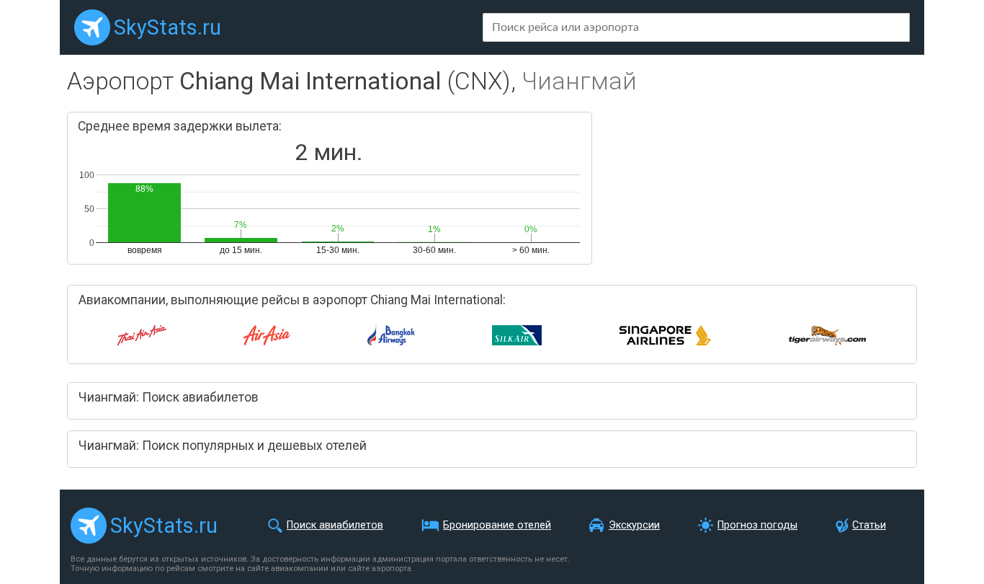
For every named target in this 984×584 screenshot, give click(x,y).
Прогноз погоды (757, 525)
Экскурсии (634, 525)
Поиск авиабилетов (335, 525)
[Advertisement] (756, 187)
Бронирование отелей (497, 525)
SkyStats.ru (167, 27)
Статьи (869, 525)
